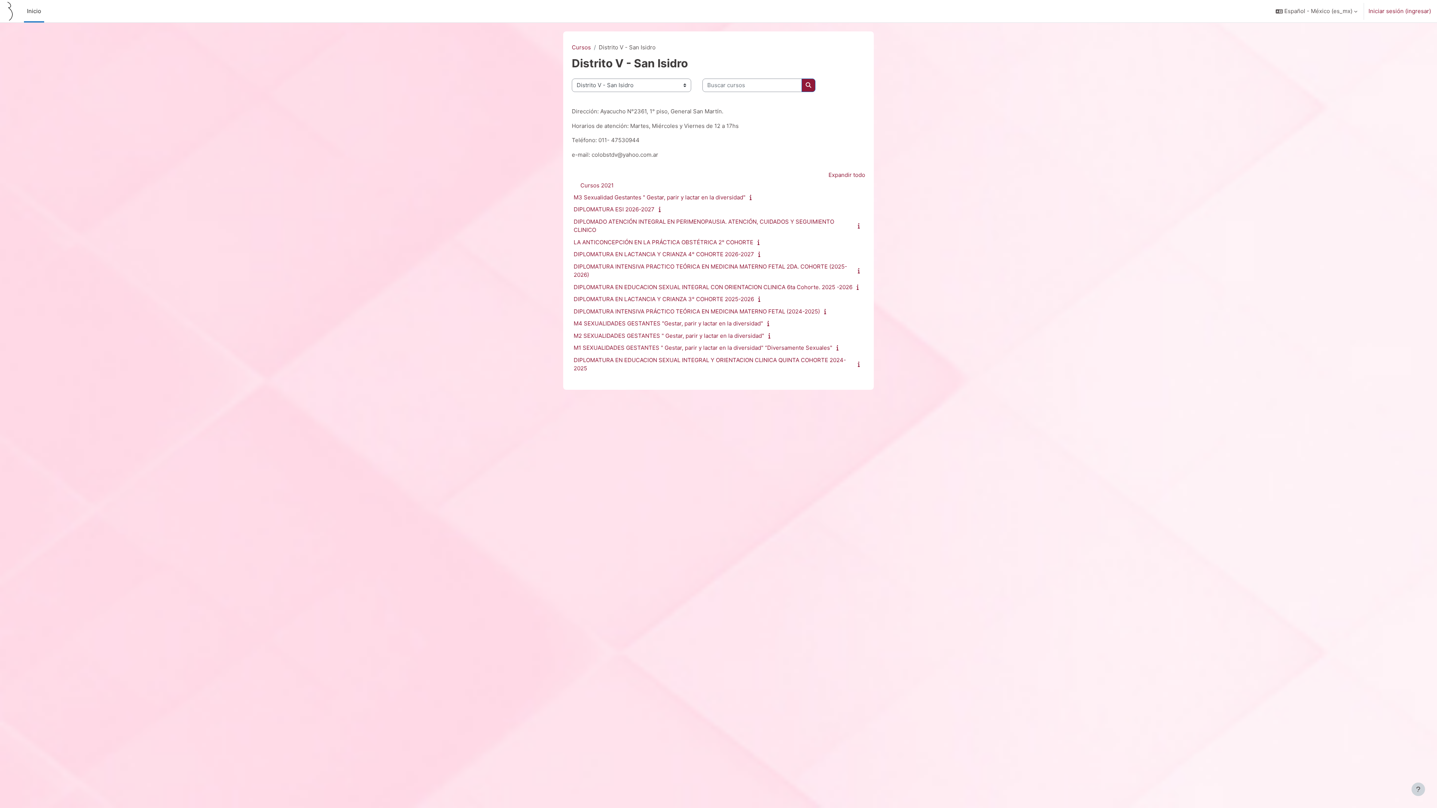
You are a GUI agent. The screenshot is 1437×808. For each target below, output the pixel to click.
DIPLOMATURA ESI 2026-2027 (614, 209)
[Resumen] (752, 197)
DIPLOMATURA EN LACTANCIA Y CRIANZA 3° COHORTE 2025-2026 (664, 299)
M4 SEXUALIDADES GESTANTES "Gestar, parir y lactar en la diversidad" (668, 323)
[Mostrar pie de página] (1418, 789)
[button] (1316, 11)
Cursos (581, 47)
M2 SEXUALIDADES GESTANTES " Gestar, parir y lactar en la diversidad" (669, 335)
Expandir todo (847, 174)
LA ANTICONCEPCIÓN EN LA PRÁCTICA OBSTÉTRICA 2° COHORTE (663, 242)
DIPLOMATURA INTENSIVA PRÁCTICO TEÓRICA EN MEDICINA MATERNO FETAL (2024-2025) (697, 311)
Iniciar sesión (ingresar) (1400, 11)
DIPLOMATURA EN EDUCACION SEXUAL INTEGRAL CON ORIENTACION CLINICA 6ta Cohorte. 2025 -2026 (713, 287)
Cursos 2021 (597, 185)
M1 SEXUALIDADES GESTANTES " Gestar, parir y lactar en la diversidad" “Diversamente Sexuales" (703, 347)
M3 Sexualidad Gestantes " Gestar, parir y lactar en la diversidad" (659, 197)
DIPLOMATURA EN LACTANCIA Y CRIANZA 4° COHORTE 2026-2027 (664, 254)
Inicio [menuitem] (34, 11)
